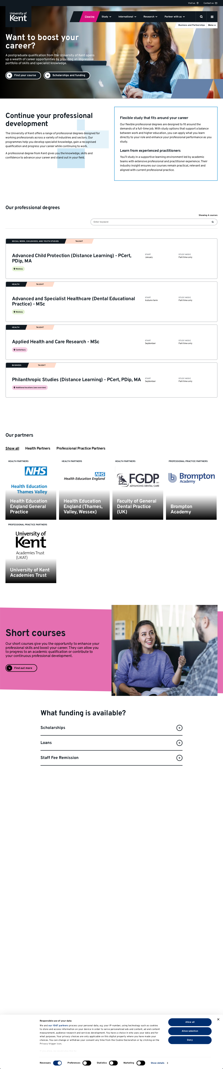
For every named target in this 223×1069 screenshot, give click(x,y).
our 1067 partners (58, 1025)
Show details (157, 1063)
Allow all (189, 1022)
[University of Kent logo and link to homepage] (18, 16)
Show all (12, 449)
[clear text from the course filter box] (213, 222)
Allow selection (190, 1031)
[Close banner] (218, 1019)
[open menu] (212, 16)
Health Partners (37, 449)
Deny (190, 1040)
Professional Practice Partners (80, 449)
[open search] (201, 16)
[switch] (87, 1063)
